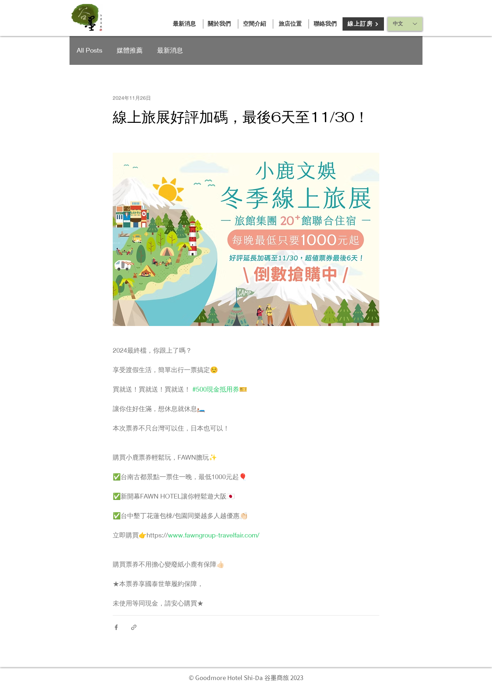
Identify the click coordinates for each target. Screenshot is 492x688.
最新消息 (170, 50)
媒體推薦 (130, 50)
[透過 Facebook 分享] (116, 627)
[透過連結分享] (133, 627)
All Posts (89, 50)
